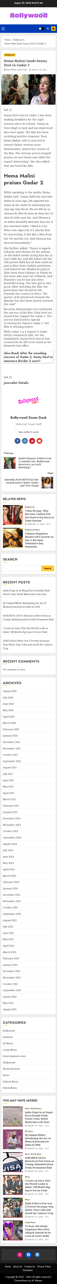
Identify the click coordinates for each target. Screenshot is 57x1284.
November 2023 (12, 901)
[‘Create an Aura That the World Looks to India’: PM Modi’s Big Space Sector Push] (13, 1185)
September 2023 (12, 914)
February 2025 (11, 805)
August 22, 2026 (35, 1240)
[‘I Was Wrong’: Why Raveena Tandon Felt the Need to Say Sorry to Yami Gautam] (13, 515)
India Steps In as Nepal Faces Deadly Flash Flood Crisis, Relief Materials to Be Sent (39, 1117)
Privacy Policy (44, 1266)
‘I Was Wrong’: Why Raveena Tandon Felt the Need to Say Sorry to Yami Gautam (39, 515)
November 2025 (12, 748)
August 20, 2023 (39, 70)
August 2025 (10, 767)
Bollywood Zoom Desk (16, 70)
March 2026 (9, 723)
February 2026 (11, 729)
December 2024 (11, 818)
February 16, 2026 (36, 524)
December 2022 (11, 971)
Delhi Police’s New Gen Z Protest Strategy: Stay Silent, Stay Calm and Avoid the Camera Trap (27, 644)
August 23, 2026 (35, 1217)
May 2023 (8, 939)
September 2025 (12, 761)
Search (10, 559)
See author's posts (28, 432)
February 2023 (11, 958)
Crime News (10, 1049)
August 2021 (10, 1009)
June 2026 (8, 703)
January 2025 (10, 812)
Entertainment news (14, 1056)
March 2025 (9, 799)
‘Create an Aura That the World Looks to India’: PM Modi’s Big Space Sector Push (37, 1185)
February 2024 (11, 882)
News (37, 530)
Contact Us (29, 1266)
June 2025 (8, 780)
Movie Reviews (11, 1068)
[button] (3, 28)
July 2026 (8, 697)
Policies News (10, 1081)
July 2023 (8, 926)
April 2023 (8, 945)
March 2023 (9, 952)
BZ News (8, 1043)
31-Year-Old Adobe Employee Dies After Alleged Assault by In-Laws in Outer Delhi (38, 1231)
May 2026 (8, 710)
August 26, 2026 (35, 1126)
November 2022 (12, 977)
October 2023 (10, 907)
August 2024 (10, 844)
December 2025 (11, 742)
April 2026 (8, 716)
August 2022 (10, 996)
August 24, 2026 (35, 1194)
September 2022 (12, 990)
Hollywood (9, 1062)
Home (8, 1266)
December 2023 (11, 894)
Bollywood (9, 55)
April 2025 (8, 793)
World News (10, 1088)
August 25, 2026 (35, 1171)
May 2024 (8, 863)
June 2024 (8, 856)
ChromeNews (21, 1280)
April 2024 (8, 869)
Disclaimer (28, 1270)
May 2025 (8, 786)
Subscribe (53, 28)
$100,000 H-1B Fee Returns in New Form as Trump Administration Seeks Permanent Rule (39, 1162)
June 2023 (8, 933)
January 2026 (10, 735)
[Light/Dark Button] (42, 28)
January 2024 (10, 888)
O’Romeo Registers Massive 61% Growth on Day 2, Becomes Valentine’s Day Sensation (39, 540)
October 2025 (10, 754)
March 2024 (9, 875)
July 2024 (8, 850)
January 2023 (10, 964)
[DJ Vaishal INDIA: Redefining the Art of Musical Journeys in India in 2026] (13, 1139)
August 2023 (10, 920)
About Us (17, 1266)
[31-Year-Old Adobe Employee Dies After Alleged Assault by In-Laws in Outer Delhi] (13, 1230)
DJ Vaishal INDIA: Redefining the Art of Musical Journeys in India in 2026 (24, 604)
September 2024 (12, 837)
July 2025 (8, 774)
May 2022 (8, 1003)
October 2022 (10, 984)
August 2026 (10, 691)
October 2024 (10, 831)
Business (8, 1037)
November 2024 (12, 824)
